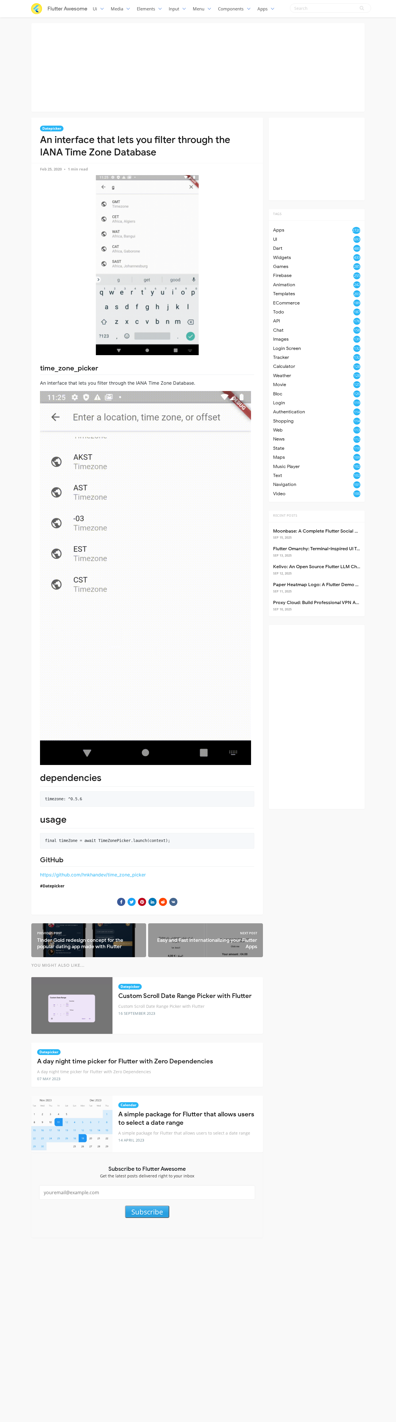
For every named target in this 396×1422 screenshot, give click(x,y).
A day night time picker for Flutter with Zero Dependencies (125, 1061)
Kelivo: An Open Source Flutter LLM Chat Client (324, 567)
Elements (146, 9)
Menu (198, 9)
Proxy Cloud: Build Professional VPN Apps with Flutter (331, 603)
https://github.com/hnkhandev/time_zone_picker (93, 875)
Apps (262, 9)
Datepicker (51, 128)
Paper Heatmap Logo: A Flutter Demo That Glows (326, 585)
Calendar (128, 1104)
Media (117, 9)
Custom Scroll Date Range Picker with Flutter (185, 996)
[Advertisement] (198, 66)
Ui (95, 9)
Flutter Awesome (67, 8)
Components (231, 9)
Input (174, 9)
